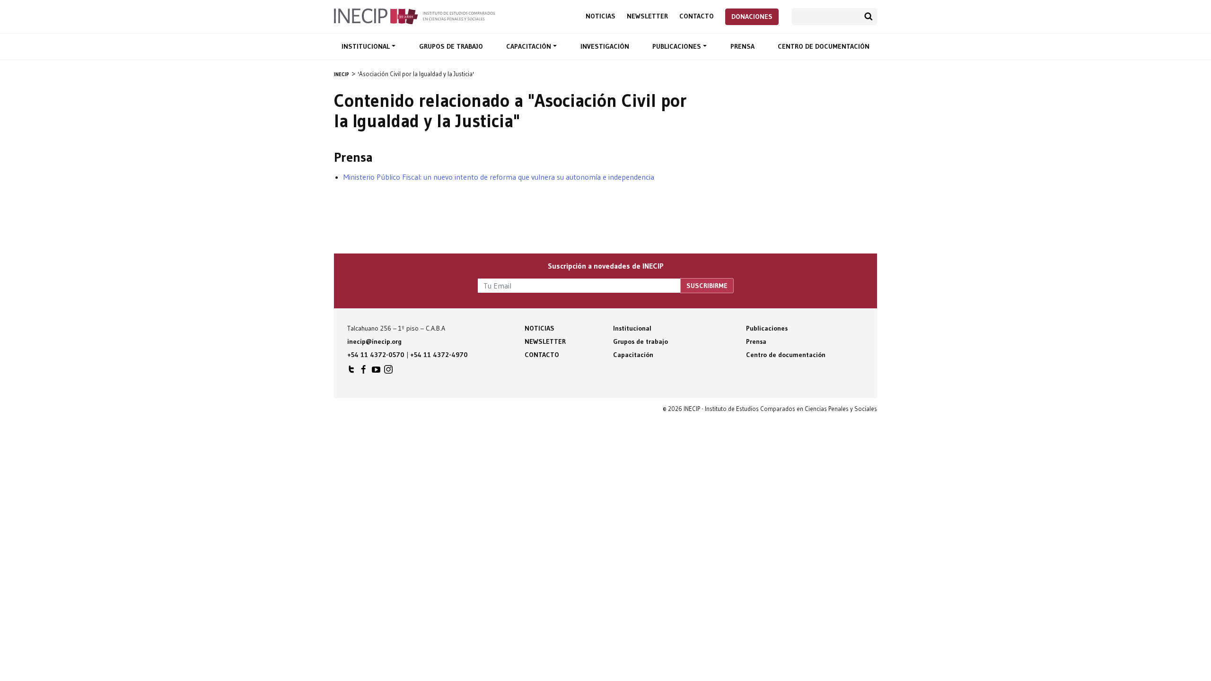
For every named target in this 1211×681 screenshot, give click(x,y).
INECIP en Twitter (351, 371)
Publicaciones (677, 46)
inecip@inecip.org (374, 341)
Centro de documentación (823, 46)
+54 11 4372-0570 (375, 354)
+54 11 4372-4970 (439, 354)
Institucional (367, 46)
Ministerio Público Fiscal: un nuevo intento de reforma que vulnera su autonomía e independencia (498, 177)
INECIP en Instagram (388, 371)
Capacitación (529, 46)
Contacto (696, 16)
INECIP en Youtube (376, 371)
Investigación (604, 46)
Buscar (868, 16)
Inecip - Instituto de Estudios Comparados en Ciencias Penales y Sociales (414, 16)
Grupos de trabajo (451, 46)
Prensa (742, 46)
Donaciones (751, 16)
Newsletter (647, 16)
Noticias (600, 16)
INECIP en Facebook (364, 371)
